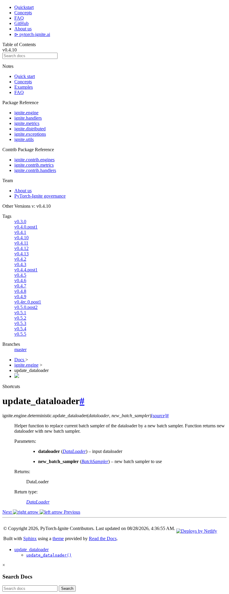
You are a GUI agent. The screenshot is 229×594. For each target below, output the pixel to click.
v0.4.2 (20, 259)
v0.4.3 (20, 264)
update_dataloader (31, 549)
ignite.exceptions (30, 134)
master (20, 349)
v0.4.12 (21, 248)
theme (58, 538)
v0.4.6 (20, 280)
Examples (23, 87)
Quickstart (24, 7)
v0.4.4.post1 (26, 269)
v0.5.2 (20, 318)
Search (67, 588)
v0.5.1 (20, 312)
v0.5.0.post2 (26, 307)
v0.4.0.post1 (26, 226)
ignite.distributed (30, 128)
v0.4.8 (20, 291)
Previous (71, 512)
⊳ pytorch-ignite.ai (32, 34)
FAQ (19, 18)
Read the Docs (103, 538)
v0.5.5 (20, 334)
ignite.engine (26, 112)
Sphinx (30, 538)
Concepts (23, 12)
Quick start (24, 76)
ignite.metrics (26, 123)
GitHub (21, 23)
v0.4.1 (20, 232)
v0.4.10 (21, 237)
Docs (19, 359)
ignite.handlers (28, 118)
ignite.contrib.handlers (35, 170)
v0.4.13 (21, 253)
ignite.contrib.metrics (34, 165)
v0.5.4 (20, 328)
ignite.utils (24, 139)
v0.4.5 (20, 275)
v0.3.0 (20, 221)
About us (23, 28)
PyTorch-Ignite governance (40, 195)
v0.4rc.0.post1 (27, 301)
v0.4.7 (20, 285)
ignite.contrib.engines (34, 159)
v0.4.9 (20, 296)
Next (7, 512)
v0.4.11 (21, 243)
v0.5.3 (20, 323)
